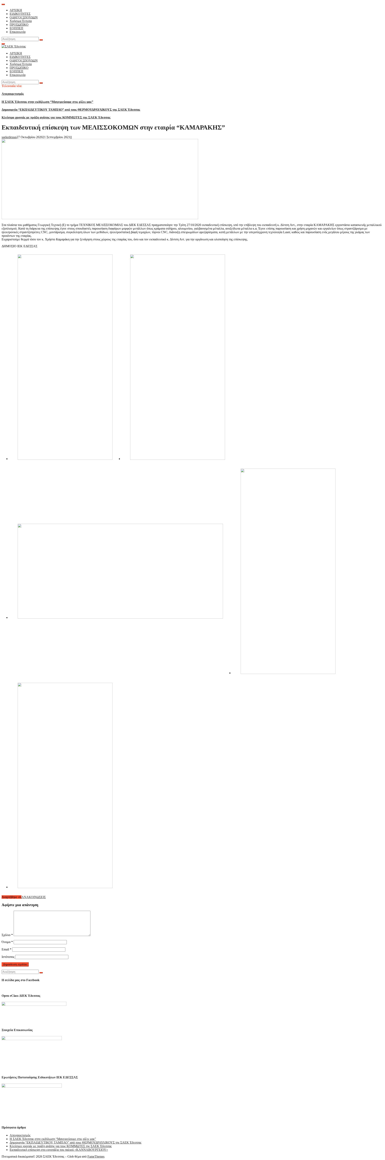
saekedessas (9, 137)
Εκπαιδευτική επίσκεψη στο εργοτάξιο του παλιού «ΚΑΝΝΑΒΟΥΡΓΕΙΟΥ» (59, 1149)
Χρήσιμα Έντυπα (21, 21)
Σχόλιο (7, 935)
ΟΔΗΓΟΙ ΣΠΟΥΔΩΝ (24, 17)
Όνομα (7, 942)
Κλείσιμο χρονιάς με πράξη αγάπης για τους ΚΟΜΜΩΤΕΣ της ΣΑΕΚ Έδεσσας (56, 117)
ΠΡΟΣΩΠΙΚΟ (19, 24)
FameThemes (95, 1156)
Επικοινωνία (17, 31)
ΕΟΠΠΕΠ (16, 28)
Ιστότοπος (8, 956)
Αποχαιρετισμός (13, 93)
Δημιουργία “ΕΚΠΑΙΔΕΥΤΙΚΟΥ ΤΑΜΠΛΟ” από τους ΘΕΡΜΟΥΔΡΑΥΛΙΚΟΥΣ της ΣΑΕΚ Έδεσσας (71, 109)
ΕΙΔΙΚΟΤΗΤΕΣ (20, 13)
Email (6, 949)
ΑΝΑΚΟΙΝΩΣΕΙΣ (33, 897)
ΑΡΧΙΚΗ (16, 10)
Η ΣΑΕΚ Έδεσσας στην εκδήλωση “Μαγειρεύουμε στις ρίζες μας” (47, 101)
